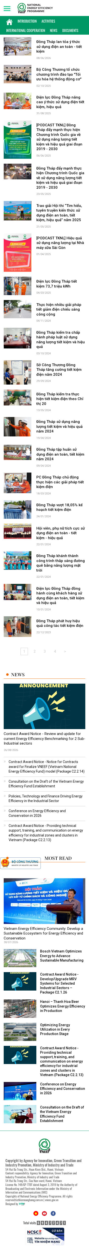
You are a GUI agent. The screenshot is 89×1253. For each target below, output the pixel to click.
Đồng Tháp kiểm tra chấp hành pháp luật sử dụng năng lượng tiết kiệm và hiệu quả (60, 339)
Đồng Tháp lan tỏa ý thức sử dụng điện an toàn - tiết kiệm (59, 47)
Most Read (58, 858)
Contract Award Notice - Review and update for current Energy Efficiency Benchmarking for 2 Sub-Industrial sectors (44, 739)
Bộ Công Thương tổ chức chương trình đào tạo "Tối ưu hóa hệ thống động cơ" (58, 74)
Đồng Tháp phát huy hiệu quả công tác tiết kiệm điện (59, 623)
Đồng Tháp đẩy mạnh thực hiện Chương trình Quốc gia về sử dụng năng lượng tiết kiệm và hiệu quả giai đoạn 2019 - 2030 (60, 178)
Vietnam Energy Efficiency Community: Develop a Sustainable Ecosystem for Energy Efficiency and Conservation (43, 933)
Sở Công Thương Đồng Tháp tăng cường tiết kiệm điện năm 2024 (59, 370)
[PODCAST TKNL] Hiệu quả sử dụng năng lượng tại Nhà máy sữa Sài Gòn (60, 243)
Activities (48, 21)
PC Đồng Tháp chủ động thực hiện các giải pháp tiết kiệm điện (60, 482)
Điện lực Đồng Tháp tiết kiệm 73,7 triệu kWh (56, 283)
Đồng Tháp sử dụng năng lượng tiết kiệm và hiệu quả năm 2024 (59, 426)
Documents (70, 30)
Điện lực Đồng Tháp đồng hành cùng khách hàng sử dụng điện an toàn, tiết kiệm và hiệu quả (60, 595)
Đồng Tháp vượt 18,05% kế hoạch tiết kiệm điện (59, 507)
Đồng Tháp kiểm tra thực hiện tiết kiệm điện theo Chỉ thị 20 (59, 399)
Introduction (27, 21)
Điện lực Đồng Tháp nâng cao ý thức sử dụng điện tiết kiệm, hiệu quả (60, 102)
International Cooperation (25, 30)
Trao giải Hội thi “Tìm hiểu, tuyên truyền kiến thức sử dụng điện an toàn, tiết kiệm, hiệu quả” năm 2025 (59, 212)
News (53, 30)
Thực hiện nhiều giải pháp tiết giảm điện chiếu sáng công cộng (58, 309)
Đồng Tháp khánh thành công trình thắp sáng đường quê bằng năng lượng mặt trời (60, 563)
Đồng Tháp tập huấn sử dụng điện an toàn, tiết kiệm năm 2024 (60, 454)
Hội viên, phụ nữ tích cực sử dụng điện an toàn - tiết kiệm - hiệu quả (60, 533)
